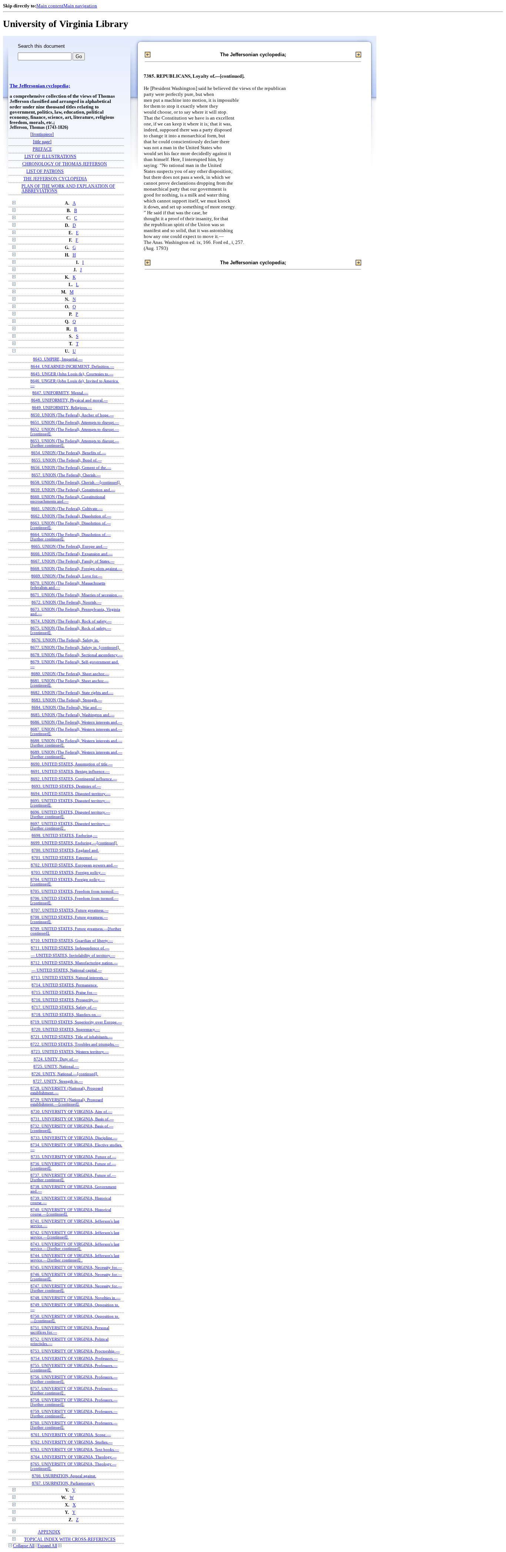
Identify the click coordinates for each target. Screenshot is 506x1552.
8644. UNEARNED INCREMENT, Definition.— (72, 366)
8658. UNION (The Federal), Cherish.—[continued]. (75, 482)
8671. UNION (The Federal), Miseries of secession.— (76, 595)
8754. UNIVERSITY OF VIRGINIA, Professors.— (74, 1358)
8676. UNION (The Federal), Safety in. (65, 640)
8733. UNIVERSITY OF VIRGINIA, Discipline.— (74, 1138)
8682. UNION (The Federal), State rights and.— (72, 692)
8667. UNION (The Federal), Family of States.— (72, 561)
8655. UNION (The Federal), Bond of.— (66, 460)
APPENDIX (49, 1532)
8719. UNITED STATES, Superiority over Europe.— (76, 1022)
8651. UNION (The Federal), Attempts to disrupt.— (74, 422)
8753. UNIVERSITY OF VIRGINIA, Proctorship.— (75, 1351)
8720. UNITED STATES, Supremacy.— (65, 1029)
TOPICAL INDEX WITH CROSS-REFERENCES (70, 1539)
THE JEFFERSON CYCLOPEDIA (55, 179)
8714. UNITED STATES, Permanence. (64, 985)
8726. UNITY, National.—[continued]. (64, 1074)
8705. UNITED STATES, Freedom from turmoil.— (74, 891)
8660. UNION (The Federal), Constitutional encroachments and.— (67, 499)
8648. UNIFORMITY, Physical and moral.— (69, 400)
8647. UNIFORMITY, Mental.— (60, 392)
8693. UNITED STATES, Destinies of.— (66, 786)
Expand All (47, 1545)
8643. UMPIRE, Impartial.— (58, 359)
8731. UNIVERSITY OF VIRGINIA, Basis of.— (72, 1119)
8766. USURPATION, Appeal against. (64, 1476)
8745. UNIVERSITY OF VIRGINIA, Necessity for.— (76, 1267)
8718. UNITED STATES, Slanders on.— (66, 1014)
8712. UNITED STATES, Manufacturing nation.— (74, 963)
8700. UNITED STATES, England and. (65, 850)
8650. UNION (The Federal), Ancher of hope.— (72, 415)
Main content (49, 6)
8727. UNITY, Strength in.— (58, 1081)
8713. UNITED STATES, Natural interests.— (69, 977)
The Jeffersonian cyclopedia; (40, 85)
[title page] (42, 142)
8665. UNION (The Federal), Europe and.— (69, 546)
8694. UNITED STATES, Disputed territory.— (70, 793)
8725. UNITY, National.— (56, 1066)
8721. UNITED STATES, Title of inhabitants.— (72, 1037)
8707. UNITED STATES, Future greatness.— (70, 910)
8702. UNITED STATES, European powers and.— (74, 865)
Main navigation (80, 6)
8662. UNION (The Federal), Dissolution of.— (71, 516)
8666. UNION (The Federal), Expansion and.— (72, 554)
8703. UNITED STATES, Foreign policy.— (68, 872)
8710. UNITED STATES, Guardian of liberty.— (72, 940)
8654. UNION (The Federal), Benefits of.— (68, 452)
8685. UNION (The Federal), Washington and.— (72, 715)
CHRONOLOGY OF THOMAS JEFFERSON (64, 164)
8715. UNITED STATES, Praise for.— (64, 992)
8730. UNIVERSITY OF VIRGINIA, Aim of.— (71, 1111)
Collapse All (23, 1545)
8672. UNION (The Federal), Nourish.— (66, 602)
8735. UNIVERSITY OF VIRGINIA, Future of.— (73, 1156)
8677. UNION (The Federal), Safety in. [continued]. (75, 647)
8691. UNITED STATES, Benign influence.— (70, 771)
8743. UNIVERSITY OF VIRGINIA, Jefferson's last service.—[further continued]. (74, 1246)
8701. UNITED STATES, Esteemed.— (64, 857)
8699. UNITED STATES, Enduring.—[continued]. (74, 843)
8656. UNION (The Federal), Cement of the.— (71, 467)
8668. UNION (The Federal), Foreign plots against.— (76, 568)
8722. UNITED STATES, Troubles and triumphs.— (74, 1044)
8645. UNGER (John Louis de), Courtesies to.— (72, 374)
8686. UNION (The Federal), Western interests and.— (76, 722)
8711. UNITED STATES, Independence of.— (70, 948)
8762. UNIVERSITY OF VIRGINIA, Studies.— (72, 1442)
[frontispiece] (42, 134)
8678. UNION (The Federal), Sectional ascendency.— (76, 655)
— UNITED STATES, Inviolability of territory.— (73, 955)
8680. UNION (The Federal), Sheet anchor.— (70, 673)
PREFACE (42, 149)
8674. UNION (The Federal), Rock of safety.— (71, 621)
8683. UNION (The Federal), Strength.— (66, 700)
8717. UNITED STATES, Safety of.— (64, 1007)
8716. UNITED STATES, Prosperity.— (64, 1000)
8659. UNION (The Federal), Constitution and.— (73, 489)
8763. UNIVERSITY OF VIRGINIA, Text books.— (74, 1449)
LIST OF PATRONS (45, 171)
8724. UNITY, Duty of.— (56, 1059)
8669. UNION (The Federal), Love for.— (66, 576)
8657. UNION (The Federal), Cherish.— (66, 475)
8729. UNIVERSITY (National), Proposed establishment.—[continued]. (66, 1101)
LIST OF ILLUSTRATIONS (50, 156)
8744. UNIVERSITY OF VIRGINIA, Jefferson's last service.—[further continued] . (74, 1257)
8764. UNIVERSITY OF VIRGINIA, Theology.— (74, 1457)
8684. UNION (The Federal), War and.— (66, 707)
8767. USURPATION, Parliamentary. (63, 1483)
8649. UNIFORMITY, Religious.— (62, 407)
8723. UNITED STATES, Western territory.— (70, 1051)
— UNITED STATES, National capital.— (66, 970)
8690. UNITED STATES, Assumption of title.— (72, 764)
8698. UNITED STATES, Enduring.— (64, 835)
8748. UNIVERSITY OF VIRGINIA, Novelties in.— (75, 1297)
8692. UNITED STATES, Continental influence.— (74, 779)
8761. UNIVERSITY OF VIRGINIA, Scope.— (71, 1434)
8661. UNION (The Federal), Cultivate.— (67, 508)
